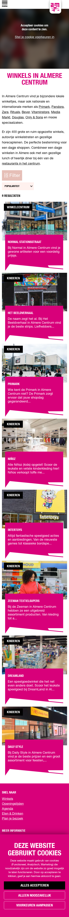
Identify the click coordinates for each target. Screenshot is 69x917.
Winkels (7, 799)
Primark (44, 107)
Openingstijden (13, 803)
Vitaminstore (40, 112)
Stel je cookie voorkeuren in (34, 37)
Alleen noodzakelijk (34, 895)
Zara (5, 112)
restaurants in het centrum (21, 163)
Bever (26, 112)
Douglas (18, 117)
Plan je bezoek (12, 818)
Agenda (7, 808)
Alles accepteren (35, 885)
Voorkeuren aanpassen (34, 905)
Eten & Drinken (12, 813)
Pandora (57, 107)
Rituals (15, 112)
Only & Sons (34, 117)
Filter (14, 175)
